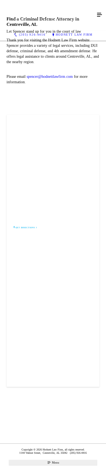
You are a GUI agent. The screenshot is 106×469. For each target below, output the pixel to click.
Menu (55, 462)
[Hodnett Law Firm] (47, 15)
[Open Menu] (99, 15)
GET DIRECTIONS (25, 228)
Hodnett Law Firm (74, 34)
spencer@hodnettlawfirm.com (50, 77)
